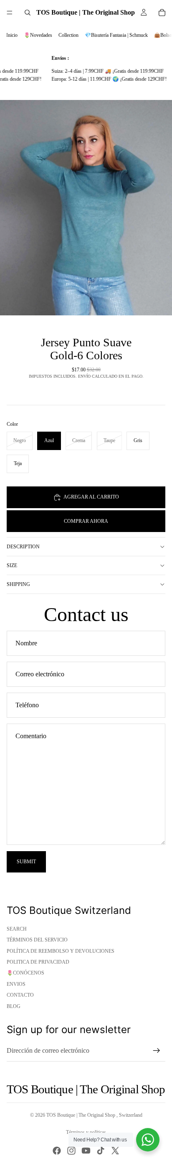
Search (17, 929)
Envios (16, 984)
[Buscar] (27, 12)
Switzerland (130, 1115)
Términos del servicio (37, 940)
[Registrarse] (156, 1050)
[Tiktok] (101, 1151)
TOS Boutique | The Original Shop (81, 1115)
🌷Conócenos (25, 973)
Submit (26, 862)
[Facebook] (57, 1151)
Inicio (12, 35)
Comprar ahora (86, 521)
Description (23, 547)
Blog (13, 1006)
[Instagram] (71, 1151)
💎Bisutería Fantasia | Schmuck (116, 35)
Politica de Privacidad (38, 962)
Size (12, 565)
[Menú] (9, 12)
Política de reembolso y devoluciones (60, 951)
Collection (68, 35)
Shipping (18, 584)
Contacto (20, 995)
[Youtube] (86, 1151)
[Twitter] (115, 1151)
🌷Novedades (38, 35)
